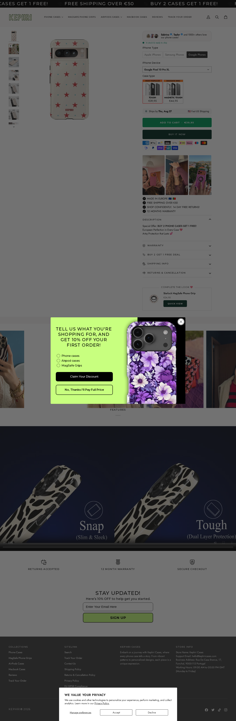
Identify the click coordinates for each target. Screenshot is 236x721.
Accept (116, 712)
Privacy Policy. (102, 703)
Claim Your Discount (84, 376)
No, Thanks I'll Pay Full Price (84, 389)
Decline (152, 712)
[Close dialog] (181, 322)
